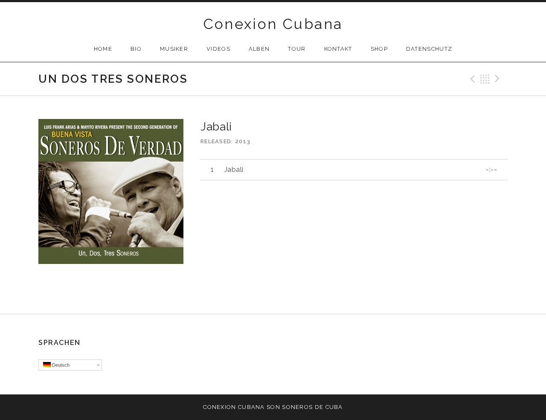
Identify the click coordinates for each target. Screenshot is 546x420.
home (103, 49)
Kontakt (338, 49)
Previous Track (471, 78)
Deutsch (60, 365)
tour (296, 49)
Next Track (498, 78)
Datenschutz (429, 49)
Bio (136, 49)
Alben (259, 49)
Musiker (174, 49)
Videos (218, 49)
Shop (379, 49)
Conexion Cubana (273, 23)
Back (485, 78)
